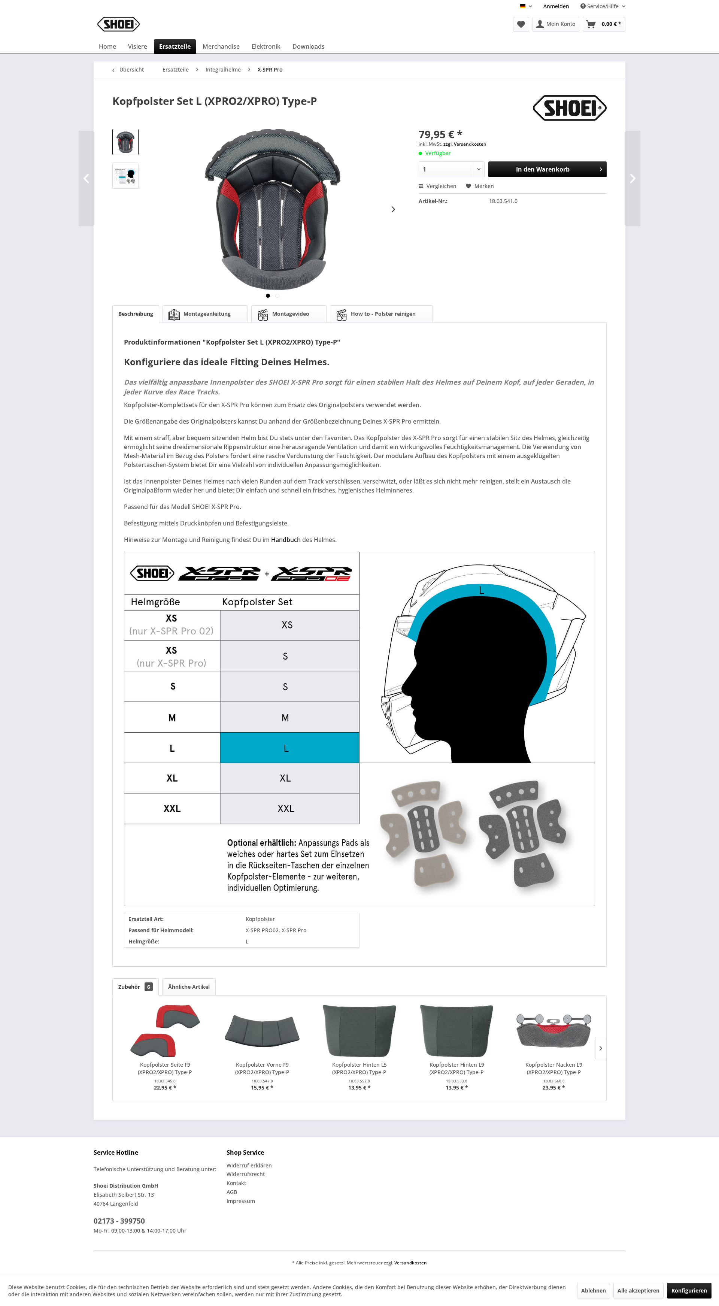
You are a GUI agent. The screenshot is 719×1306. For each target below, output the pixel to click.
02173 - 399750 (119, 1221)
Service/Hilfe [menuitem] (603, 6)
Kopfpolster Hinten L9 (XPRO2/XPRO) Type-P (457, 1068)
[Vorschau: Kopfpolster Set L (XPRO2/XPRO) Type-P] (125, 142)
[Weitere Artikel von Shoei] (570, 108)
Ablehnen (593, 1290)
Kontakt (236, 1183)
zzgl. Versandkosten (464, 144)
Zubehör (134, 986)
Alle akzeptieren (638, 1290)
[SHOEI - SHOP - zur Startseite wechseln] (118, 24)
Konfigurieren (689, 1290)
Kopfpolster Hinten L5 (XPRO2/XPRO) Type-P (359, 1068)
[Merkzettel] (521, 24)
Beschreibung (135, 313)
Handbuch (286, 540)
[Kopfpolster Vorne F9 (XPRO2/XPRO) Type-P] (262, 1031)
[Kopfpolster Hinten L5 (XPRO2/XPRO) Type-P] (359, 1031)
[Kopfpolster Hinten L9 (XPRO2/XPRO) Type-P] (457, 1031)
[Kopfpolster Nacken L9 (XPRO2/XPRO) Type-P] (554, 1031)
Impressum (241, 1201)
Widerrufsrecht (246, 1174)
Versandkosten (410, 1263)
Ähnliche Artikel (189, 986)
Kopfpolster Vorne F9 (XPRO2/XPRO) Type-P (262, 1068)
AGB (232, 1192)
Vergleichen (440, 186)
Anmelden (556, 6)
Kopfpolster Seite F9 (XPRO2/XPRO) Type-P (165, 1068)
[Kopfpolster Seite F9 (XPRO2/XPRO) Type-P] (165, 1031)
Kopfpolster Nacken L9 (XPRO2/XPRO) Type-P (553, 1068)
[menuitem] (556, 6)
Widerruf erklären (249, 1165)
